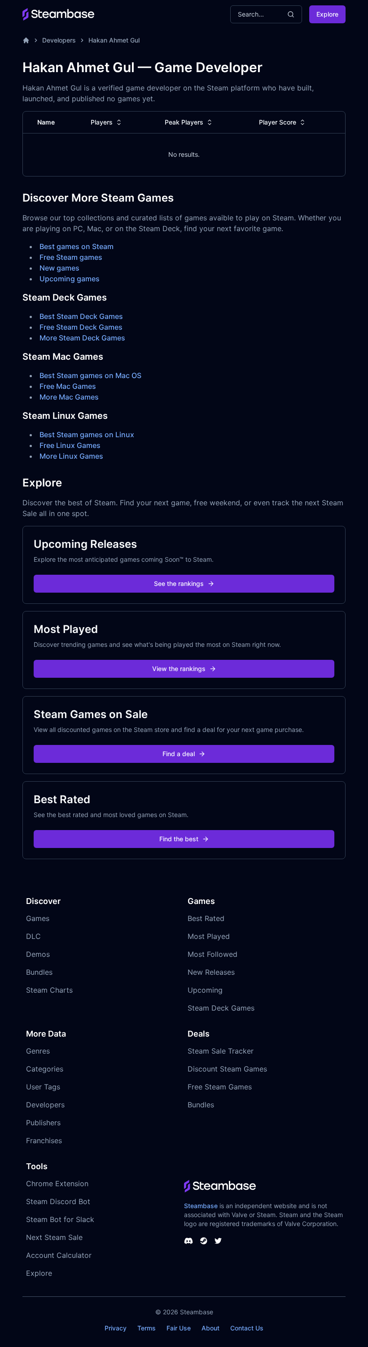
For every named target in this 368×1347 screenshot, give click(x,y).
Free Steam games (70, 257)
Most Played (209, 936)
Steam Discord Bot (58, 1201)
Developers (59, 40)
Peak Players (184, 122)
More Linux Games (71, 456)
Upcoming (205, 990)
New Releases (211, 972)
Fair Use (178, 1328)
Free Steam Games (220, 1086)
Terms (146, 1328)
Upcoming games (69, 278)
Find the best (178, 839)
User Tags (43, 1086)
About (210, 1328)
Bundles (39, 972)
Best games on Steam (76, 246)
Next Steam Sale (54, 1237)
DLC (33, 936)
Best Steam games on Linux (86, 434)
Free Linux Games (70, 445)
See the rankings (179, 583)
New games (59, 267)
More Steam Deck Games (82, 337)
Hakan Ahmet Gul (114, 40)
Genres (38, 1050)
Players (102, 122)
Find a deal (178, 753)
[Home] (26, 40)
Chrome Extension (57, 1183)
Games (37, 918)
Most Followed (212, 954)
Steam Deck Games (221, 1007)
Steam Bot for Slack (60, 1219)
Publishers (43, 1122)
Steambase (201, 1205)
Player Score (277, 122)
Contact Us (246, 1328)
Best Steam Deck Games (81, 316)
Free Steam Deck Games (81, 327)
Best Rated (206, 918)
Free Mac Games (67, 386)
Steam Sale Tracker (221, 1050)
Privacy (116, 1328)
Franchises (44, 1140)
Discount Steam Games (227, 1068)
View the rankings (179, 668)
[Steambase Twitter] (218, 1240)
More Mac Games (69, 396)
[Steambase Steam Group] (203, 1240)
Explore (327, 14)
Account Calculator (59, 1255)
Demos (38, 954)
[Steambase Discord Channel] (188, 1240)
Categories (44, 1068)
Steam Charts (49, 990)
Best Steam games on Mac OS (90, 375)
